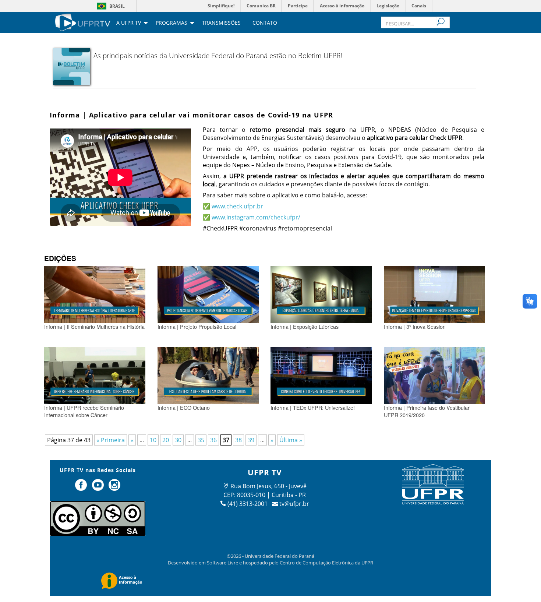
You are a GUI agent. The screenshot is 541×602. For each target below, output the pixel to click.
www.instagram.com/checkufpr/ (256, 217)
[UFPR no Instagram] (115, 488)
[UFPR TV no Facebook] (81, 488)
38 (238, 440)
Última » (290, 440)
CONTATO (264, 23)
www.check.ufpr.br (237, 206)
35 (201, 440)
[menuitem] (82, 21)
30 (178, 440)
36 (213, 440)
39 (251, 440)
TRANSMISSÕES (221, 23)
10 (153, 440)
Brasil (117, 6)
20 (165, 440)
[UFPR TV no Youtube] (98, 488)
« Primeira (110, 440)
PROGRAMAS (171, 23)
